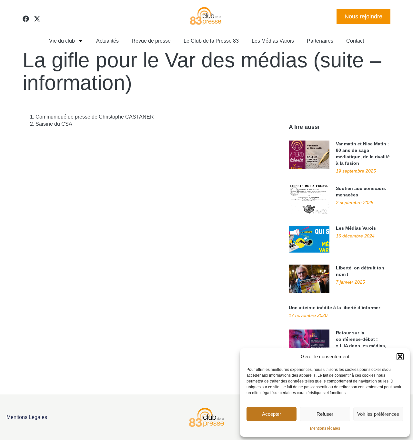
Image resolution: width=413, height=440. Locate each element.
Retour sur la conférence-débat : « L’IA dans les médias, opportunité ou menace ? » (362, 345)
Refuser (325, 414)
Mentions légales (325, 428)
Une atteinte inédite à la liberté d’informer (334, 307)
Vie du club (62, 41)
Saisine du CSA (53, 124)
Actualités (107, 41)
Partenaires (320, 41)
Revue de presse (151, 41)
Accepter (271, 414)
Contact (355, 41)
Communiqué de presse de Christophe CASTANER (94, 117)
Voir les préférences (378, 414)
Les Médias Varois (273, 41)
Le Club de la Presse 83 (211, 41)
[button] (400, 356)
